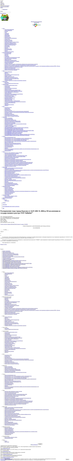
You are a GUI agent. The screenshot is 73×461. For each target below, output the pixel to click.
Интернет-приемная (8, 79)
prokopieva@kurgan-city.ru (7, 454)
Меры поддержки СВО (9, 142)
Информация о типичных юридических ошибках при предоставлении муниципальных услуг (22, 148)
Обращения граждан (6, 186)
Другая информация (8, 146)
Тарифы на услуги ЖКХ (9, 126)
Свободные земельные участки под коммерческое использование (16, 164)
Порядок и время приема (9, 188)
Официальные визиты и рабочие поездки (12, 100)
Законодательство (8, 59)
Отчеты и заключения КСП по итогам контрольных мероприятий (17, 111)
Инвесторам (5, 167)
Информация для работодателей (10, 60)
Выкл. (8, 5)
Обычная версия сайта (4, 6)
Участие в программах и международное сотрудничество (15, 101)
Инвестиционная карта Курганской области (13, 410)
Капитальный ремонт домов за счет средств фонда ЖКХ (15, 156)
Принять (67, 459)
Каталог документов (6, 250)
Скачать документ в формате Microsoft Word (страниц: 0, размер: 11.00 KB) (14, 224)
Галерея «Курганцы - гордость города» (12, 285)
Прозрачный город (8, 48)
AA (1, 3)
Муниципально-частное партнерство (11, 184)
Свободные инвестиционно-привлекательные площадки (15, 177)
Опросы (6, 50)
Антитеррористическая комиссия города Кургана (14, 340)
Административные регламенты (11, 125)
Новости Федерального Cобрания (11, 69)
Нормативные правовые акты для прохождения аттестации (15, 123)
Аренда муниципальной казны (10, 154)
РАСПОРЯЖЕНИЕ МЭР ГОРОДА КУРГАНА (13, 133)
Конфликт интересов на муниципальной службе (13, 311)
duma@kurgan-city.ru (6, 451)
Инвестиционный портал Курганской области (13, 180)
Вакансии (6, 54)
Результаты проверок (8, 97)
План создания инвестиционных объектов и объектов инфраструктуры (18, 174)
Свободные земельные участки (10, 166)
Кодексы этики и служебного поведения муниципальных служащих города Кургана (20, 65)
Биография (7, 82)
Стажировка (7, 56)
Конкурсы (6, 55)
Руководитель (7, 108)
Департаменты (7, 87)
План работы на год (8, 110)
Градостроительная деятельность (11, 38)
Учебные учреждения (9, 63)
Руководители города (9, 284)
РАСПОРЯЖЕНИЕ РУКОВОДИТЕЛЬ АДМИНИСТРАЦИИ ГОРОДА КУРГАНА (20, 134)
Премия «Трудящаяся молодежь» (11, 43)
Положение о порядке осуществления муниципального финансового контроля (19, 112)
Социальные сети (8, 194)
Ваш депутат (7, 73)
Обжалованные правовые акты (8, 252)
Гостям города (7, 39)
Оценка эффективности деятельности (11, 92)
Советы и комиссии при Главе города (11, 83)
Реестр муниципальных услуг (10, 137)
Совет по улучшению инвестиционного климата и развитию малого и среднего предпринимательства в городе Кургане (27, 409)
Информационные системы (10, 98)
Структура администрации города (11, 85)
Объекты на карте (8, 89)
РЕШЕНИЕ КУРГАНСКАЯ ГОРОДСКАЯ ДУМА (14, 128)
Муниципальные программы (10, 122)
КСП (3, 106)
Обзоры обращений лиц (9, 190)
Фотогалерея (7, 45)
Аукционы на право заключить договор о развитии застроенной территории (19, 162)
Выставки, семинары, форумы (10, 179)
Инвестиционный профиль (10, 185)
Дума (3, 70)
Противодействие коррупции (10, 44)
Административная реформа (10, 96)
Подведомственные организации (11, 88)
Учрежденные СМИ (8, 99)
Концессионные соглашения (10, 158)
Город (4, 28)
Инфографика (7, 35)
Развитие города (8, 37)
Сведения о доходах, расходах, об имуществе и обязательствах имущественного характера (21, 64)
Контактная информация (9, 62)
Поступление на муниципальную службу (12, 57)
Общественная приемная (9, 104)
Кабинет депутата (8, 75)
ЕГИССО (6, 105)
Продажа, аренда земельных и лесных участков (13, 152)
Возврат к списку (3, 244)
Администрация (5, 84)
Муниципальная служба (7, 52)
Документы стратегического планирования (13, 121)
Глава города (5, 81)
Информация (5, 9)
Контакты (6, 103)
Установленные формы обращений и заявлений (13, 91)
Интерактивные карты (9, 438)
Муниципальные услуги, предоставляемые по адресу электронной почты (18, 138)
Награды (6, 47)
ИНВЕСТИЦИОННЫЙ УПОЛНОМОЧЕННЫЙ (13, 168)
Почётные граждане (8, 40)
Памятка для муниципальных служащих (12, 313)
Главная (4, 202)
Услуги (4, 136)
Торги (4, 151)
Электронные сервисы (9, 382)
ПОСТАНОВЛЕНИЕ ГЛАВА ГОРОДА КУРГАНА (14, 129)
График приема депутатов (9, 76)
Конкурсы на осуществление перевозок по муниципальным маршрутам (18, 159)
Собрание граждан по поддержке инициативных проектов (15, 80)
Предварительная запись (9, 383)
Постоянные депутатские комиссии (11, 77)
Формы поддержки (8, 178)
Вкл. (6, 5)
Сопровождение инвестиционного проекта (13, 176)
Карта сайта (7, 200)
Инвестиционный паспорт (9, 172)
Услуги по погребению (9, 149)
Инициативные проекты (9, 51)
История (6, 31)
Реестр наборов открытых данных (11, 437)
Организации (7, 36)
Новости (6, 72)
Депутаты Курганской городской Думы (12, 74)
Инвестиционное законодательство (11, 175)
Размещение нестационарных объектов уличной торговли (15, 161)
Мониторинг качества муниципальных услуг (13, 381)
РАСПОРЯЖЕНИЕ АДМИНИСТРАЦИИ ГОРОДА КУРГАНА (16, 131)
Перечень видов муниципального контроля (13, 143)
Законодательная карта (9, 193)
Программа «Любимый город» (10, 286)
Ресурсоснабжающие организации (11, 183)
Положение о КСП (8, 107)
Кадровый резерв (8, 53)
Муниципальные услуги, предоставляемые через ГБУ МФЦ (16, 140)
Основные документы (9, 124)
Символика (7, 33)
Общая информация (8, 30)
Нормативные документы (9, 114)
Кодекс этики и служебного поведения (12, 116)
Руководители (7, 86)
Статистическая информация (10, 102)
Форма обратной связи (9, 182)
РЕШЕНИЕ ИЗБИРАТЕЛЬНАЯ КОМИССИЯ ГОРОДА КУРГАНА (17, 135)
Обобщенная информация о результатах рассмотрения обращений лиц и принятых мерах (21, 191)
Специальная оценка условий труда (11, 115)
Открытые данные (6, 195)
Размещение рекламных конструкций (11, 157)
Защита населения (8, 339)
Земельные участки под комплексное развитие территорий (15, 165)
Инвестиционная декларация (10, 171)
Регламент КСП (7, 109)
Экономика (7, 34)
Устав (6, 32)
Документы (5, 117)
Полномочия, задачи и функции (10, 94)
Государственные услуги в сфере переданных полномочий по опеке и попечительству (20, 141)
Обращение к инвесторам (9, 169)
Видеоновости (7, 46)
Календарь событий (8, 49)
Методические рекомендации (10, 312)
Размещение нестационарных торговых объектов (14, 160)
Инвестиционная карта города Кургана (12, 173)
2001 (3, 208)
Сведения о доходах (8, 113)
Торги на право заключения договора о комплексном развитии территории (18, 163)
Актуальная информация (9, 29)
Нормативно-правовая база (10, 192)
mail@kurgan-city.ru (6, 448)
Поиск (4, 198)
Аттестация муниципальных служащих (12, 61)
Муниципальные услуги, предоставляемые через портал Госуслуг (17, 139)
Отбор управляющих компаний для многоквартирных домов (16, 155)
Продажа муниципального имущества (12, 153)
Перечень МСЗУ (8, 150)
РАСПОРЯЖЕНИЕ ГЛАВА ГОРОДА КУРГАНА (13, 132)
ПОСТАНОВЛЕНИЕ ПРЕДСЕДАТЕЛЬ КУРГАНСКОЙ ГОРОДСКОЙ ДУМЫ (19, 130)
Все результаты (3, 13)
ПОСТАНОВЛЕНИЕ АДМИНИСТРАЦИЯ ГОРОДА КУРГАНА (16, 127)
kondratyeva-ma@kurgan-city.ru (8, 457)
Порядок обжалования (9, 189)
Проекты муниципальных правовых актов (12, 90)
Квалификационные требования (11, 58)
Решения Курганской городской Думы (12, 78)
